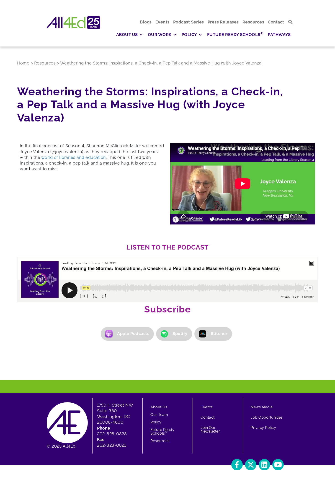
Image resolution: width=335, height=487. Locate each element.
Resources (160, 441)
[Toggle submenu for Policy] (200, 34)
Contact (208, 417)
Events (207, 407)
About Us (158, 407)
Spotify (180, 333)
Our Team (159, 414)
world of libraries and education (73, 157)
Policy (155, 422)
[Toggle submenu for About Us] (141, 34)
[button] (290, 22)
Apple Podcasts (133, 333)
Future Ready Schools (162, 431)
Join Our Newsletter (210, 429)
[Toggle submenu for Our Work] (175, 34)
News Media (262, 407)
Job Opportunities (267, 417)
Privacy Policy (263, 427)
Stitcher (219, 333)
